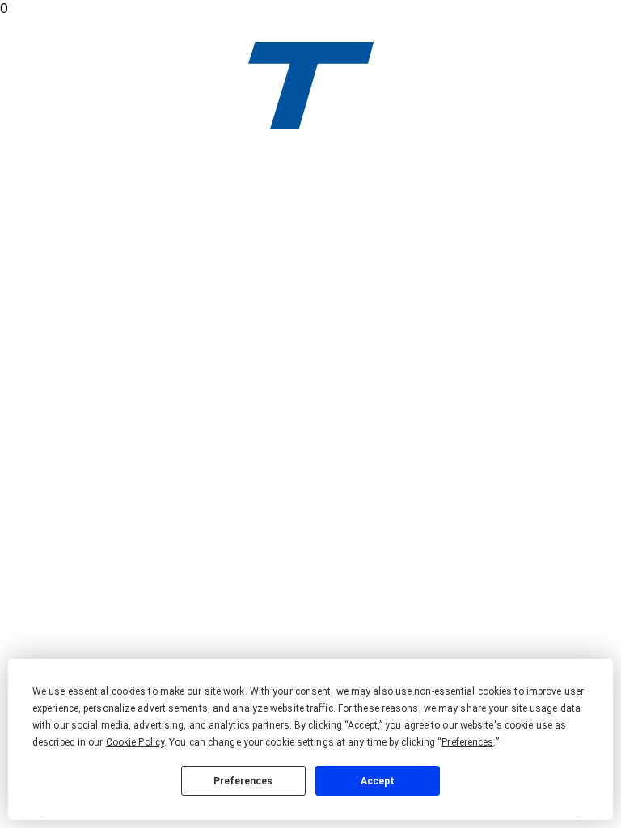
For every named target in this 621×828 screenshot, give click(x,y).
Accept (378, 781)
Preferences (242, 781)
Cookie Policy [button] (135, 742)
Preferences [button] (467, 742)
